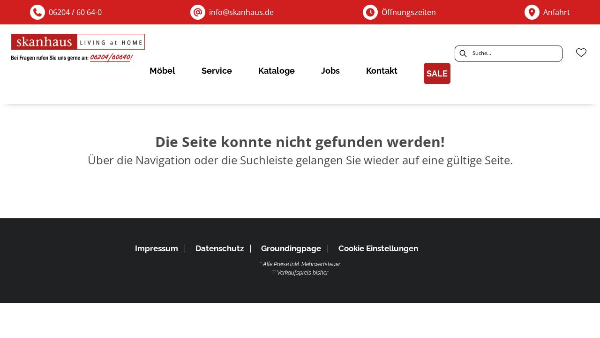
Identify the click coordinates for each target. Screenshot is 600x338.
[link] (162, 71)
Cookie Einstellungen (378, 249)
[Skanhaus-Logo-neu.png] (78, 50)
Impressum (156, 248)
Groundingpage (291, 248)
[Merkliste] (581, 52)
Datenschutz (219, 248)
